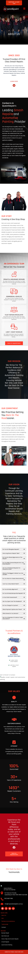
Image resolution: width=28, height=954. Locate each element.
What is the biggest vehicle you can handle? (13, 573)
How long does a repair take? (11, 553)
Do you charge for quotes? (10, 605)
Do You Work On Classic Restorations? (13, 578)
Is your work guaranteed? (10, 597)
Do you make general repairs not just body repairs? (13, 563)
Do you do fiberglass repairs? (11, 549)
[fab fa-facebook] (14, 847)
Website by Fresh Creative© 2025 (14, 952)
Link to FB (3, 675)
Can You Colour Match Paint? (11, 584)
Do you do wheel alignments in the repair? (12, 558)
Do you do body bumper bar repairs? (13, 593)
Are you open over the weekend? (12, 601)
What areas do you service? (10, 613)
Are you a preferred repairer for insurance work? (11, 568)
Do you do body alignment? (10, 589)
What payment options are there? (12, 609)
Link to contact (10, 675)
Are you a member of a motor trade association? (13, 618)
